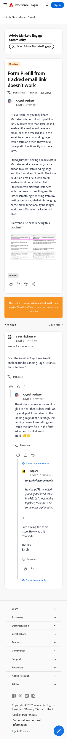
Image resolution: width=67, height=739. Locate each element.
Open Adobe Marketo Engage (34, 46)
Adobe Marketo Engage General (20, 17)
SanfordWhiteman (26, 336)
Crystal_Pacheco (25, 100)
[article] (33, 362)
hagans (34, 470)
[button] (19, 93)
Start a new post (37, 307)
